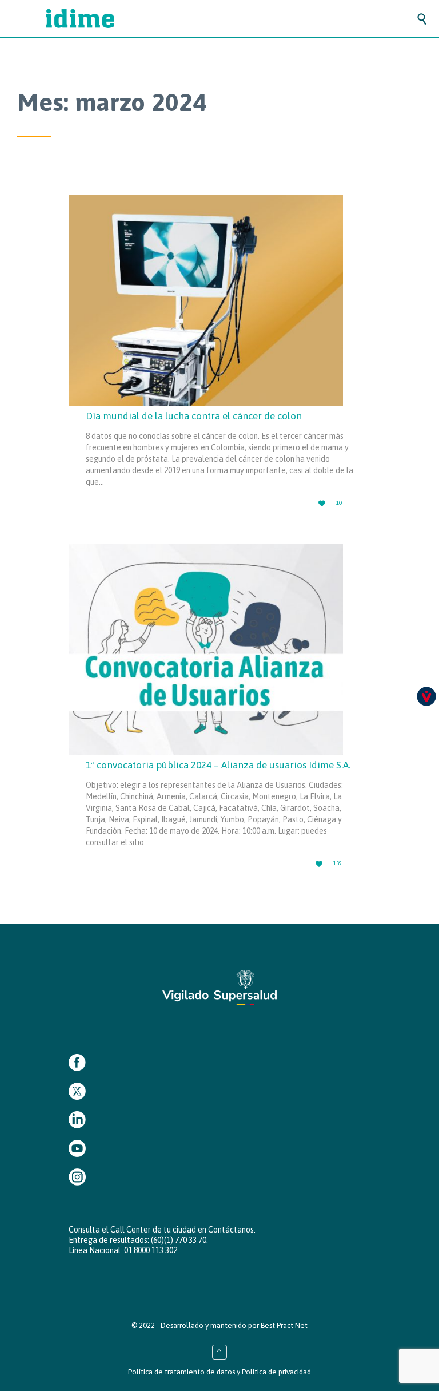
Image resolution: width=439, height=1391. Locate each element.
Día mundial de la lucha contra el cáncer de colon (194, 416)
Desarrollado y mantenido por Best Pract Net (234, 1325)
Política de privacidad (276, 1372)
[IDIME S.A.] (231, 18)
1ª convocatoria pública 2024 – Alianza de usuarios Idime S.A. (218, 765)
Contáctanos (231, 1229)
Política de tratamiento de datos (181, 1372)
